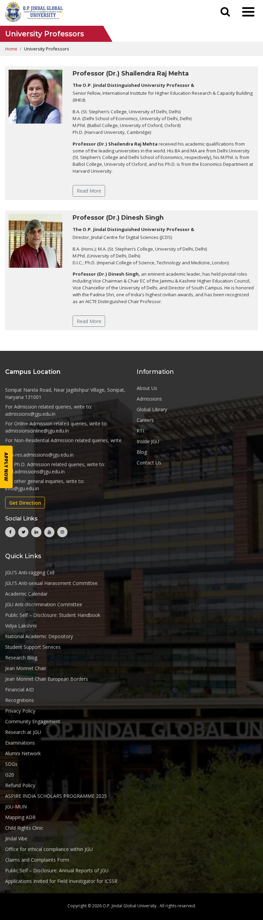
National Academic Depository (39, 636)
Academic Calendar (26, 593)
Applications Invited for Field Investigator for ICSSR (61, 881)
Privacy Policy (20, 711)
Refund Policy (20, 785)
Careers (145, 420)
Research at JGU (23, 732)
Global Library (152, 409)
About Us (147, 388)
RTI (140, 430)
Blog (142, 452)
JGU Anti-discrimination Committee (43, 604)
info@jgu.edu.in (22, 488)
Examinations (20, 742)
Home (11, 49)
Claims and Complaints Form (37, 859)
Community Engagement (32, 721)
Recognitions (19, 700)
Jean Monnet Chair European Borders (46, 679)
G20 (9, 774)
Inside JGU (148, 441)
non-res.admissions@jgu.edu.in (39, 454)
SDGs (11, 764)
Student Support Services (33, 647)
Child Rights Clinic (24, 828)
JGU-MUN (16, 806)
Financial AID (19, 689)
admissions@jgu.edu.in (30, 414)
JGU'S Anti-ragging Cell (29, 572)
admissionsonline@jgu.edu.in (37, 430)
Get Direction (25, 502)
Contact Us (149, 462)
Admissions (149, 398)
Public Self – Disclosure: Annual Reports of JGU (57, 870)
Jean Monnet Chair (25, 668)
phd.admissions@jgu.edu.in (35, 471)
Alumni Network (23, 753)
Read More (89, 190)
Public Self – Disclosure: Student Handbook (52, 615)
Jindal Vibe (16, 838)
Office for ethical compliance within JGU (49, 849)
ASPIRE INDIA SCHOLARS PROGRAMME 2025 (56, 796)
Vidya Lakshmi (21, 625)
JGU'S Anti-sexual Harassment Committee (51, 583)
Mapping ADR (20, 817)
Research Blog (21, 657)
